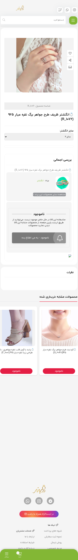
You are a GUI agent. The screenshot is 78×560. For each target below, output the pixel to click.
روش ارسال (56, 542)
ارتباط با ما (29, 536)
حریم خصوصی (54, 548)
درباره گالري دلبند (26, 548)
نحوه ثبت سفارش (53, 536)
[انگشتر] (62, 181)
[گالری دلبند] (20, 8)
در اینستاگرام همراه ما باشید (40, 514)
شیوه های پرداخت (53, 530)
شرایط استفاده (27, 542)
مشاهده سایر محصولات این (50, 194)
